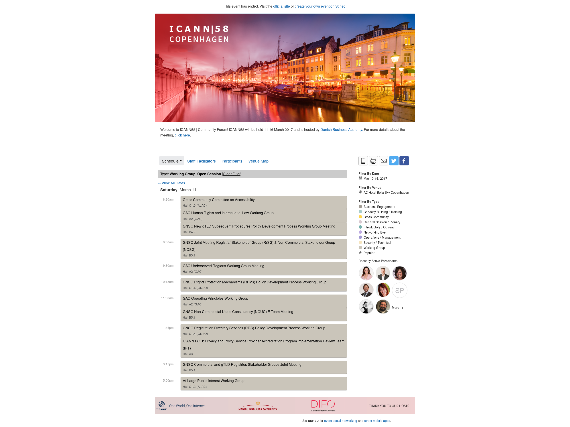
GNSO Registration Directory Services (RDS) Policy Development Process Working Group (254, 330)
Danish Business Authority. (342, 129)
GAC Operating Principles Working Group (215, 301)
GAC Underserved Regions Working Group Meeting (223, 268)
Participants (232, 161)
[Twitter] (394, 160)
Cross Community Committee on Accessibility (219, 202)
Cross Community (376, 217)
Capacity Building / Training (383, 212)
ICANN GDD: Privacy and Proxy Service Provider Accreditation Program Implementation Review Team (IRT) (263, 347)
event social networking (340, 420)
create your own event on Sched (320, 6)
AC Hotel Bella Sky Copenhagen (386, 192)
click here (182, 135)
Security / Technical (377, 242)
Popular (369, 253)
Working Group (374, 248)
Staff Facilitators (201, 161)
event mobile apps (377, 420)
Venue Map (258, 161)
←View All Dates (171, 182)
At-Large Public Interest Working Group (213, 383)
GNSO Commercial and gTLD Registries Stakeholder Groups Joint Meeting (242, 367)
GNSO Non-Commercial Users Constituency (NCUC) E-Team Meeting (238, 314)
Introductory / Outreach (380, 227)
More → (397, 307)
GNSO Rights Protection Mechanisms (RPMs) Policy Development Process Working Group (254, 284)
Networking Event (376, 232)
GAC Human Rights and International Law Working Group (228, 215)
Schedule (170, 161)
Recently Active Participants (377, 260)
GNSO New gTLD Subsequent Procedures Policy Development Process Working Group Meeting (259, 229)
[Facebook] (404, 160)
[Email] (383, 160)
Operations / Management (382, 237)
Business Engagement (379, 207)
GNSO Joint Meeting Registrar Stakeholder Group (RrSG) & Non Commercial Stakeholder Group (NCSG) (259, 248)
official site (281, 6)
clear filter (231, 173)
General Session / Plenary (382, 222)
